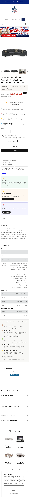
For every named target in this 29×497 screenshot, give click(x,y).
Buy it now (14, 150)
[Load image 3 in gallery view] (22, 71)
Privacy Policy (21, 483)
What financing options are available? (10, 406)
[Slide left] (1, 71)
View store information (7, 164)
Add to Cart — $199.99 (11, 141)
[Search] (23, 19)
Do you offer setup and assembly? (9, 420)
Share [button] (3, 218)
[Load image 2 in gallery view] (14, 71)
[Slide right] (27, 71)
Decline (13, 490)
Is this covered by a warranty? (8, 411)
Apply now (4, 173)
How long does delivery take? (8, 415)
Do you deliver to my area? (7, 395)
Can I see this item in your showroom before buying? (12, 401)
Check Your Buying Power (9, 35)
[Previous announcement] (2, 1)
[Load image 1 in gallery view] (6, 71)
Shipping (2, 96)
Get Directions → (6, 212)
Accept (13, 486)
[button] (2, 23)
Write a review (14, 374)
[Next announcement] (26, 1)
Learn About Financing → (8, 198)
